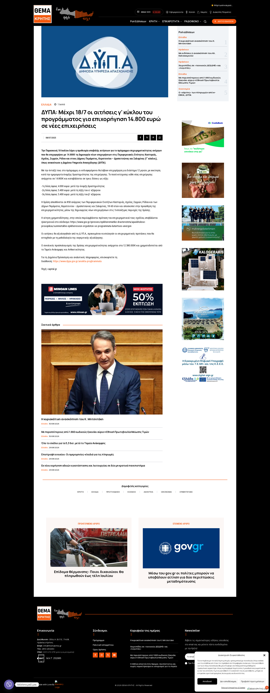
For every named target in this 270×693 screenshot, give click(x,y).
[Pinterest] (153, 137)
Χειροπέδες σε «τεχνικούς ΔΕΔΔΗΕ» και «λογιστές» (200, 66)
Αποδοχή (207, 681)
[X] (147, 137)
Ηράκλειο (184, 49)
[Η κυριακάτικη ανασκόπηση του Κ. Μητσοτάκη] (102, 371)
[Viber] (9, 684)
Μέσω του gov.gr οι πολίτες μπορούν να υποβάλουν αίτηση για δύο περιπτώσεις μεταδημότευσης (181, 577)
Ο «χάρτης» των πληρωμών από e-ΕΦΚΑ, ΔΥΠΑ (197, 93)
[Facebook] (140, 137)
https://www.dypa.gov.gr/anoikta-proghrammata (77, 261)
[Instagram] (101, 655)
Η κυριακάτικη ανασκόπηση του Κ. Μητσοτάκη (72, 419)
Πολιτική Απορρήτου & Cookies (233, 688)
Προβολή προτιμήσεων (252, 681)
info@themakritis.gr (52, 645)
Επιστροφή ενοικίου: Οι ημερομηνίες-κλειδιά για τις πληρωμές (77, 454)
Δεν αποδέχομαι (228, 681)
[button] (264, 655)
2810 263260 (48, 649)
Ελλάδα (46, 104)
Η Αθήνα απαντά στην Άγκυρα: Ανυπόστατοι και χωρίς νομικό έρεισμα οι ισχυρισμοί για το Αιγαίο (153, 665)
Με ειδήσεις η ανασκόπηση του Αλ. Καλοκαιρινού (197, 54)
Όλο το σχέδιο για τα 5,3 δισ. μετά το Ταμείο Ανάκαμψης (73, 443)
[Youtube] (114, 655)
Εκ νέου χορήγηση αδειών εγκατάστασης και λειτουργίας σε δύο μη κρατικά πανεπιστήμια (93, 465)
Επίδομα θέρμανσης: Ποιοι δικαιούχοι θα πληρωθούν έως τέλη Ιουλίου (89, 574)
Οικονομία (184, 89)
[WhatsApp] (160, 137)
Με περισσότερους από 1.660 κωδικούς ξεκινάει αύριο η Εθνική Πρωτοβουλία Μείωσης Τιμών (95, 432)
